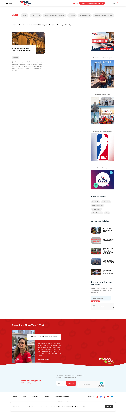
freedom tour (96, 209)
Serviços (14, 397)
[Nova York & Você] (26, 3)
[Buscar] (118, 3)
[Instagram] (97, 396)
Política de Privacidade (62, 397)
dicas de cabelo (97, 213)
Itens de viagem (85, 15)
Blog (24, 397)
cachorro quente (97, 205)
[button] (7, 3)
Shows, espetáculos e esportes (54, 15)
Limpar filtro (64, 25)
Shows (25, 15)
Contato (46, 397)
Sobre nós (35, 397)
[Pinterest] (104, 396)
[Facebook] (100, 396)
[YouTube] (108, 396)
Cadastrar (95, 301)
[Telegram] (112, 396)
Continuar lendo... (43, 359)
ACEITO (108, 407)
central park (106, 202)
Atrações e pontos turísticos (103, 15)
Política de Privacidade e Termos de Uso (71, 407)
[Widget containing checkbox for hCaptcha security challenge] (105, 306)
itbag (107, 213)
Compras (72, 15)
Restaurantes (36, 15)
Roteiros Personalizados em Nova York (92, 3)
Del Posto (95, 202)
